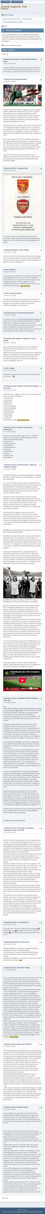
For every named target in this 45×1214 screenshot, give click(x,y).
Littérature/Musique (10, 250)
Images (11, 368)
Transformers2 (23, 922)
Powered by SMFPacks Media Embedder (32, 1212)
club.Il (23, 325)
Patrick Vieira (24, 942)
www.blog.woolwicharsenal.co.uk (30, 319)
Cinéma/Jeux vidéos (10, 922)
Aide (19, 1210)
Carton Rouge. (24, 250)
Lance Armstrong (15, 293)
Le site (5, 368)
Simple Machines (16, 1212)
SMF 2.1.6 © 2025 (7, 1212)
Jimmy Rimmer (22, 79)
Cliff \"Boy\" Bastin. (23, 968)
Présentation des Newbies (12, 338)
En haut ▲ (24, 1210)
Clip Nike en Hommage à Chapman (14, 820)
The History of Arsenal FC (25, 313)
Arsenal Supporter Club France (14, 7)
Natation (12, 270)
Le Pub (5, 270)
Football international (11, 59)
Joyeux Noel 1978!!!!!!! (24, 1044)
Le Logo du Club (22, 168)
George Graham (22, 1107)
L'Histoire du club (9, 79)
